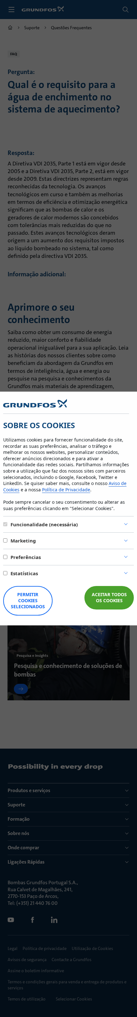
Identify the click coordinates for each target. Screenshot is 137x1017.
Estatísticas (24, 573)
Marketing (23, 540)
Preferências (26, 557)
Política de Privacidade (66, 490)
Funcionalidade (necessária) (44, 524)
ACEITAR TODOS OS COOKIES (109, 597)
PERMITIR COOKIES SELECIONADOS (28, 600)
